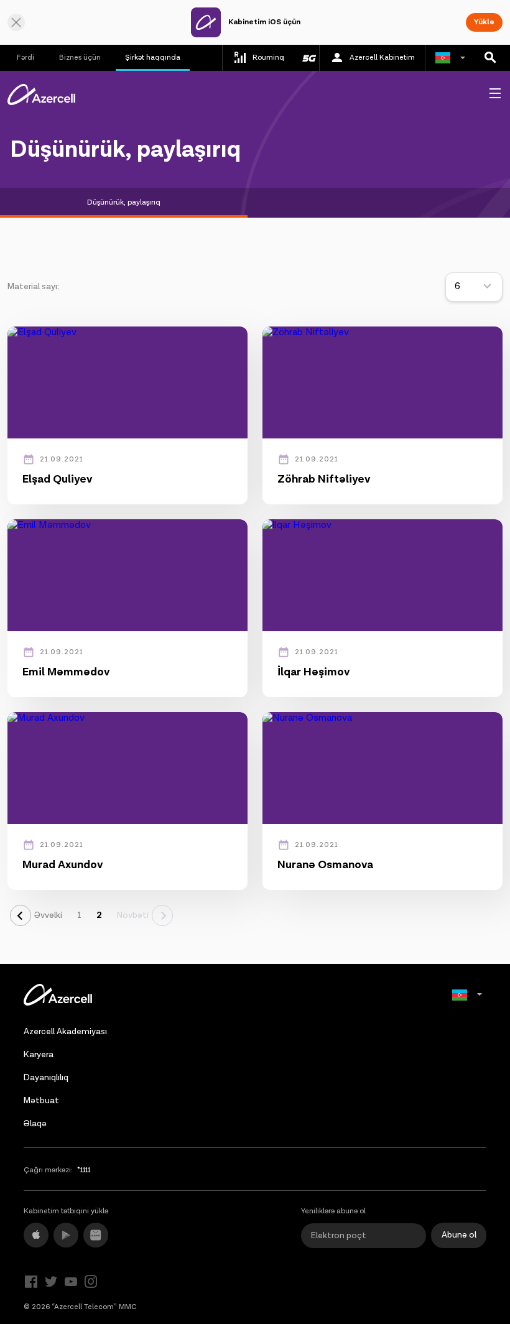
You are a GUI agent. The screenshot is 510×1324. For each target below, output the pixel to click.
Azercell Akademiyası (65, 1031)
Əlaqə (35, 1123)
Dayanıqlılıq (46, 1077)
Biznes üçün (80, 57)
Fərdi (25, 57)
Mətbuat (41, 1100)
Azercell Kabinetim (382, 57)
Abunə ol (459, 1235)
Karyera (38, 1054)
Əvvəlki (48, 915)
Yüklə (484, 22)
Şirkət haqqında (152, 57)
